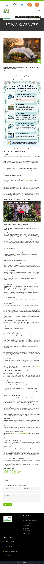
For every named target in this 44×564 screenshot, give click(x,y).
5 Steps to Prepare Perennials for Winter (11, 470)
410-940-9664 (37, 18)
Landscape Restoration (27, 531)
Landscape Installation (26, 530)
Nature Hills (27, 180)
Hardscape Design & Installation (28, 518)
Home (16, 16)
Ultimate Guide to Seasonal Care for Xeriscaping (12, 472)
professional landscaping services (9, 171)
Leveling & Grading (26, 525)
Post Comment (8, 504)
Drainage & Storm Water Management (29, 523)
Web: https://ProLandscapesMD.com (11, 551)
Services (26, 16)
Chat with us (37, 12)
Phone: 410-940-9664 (9, 546)
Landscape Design (26, 528)
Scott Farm (30, 252)
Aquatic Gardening (26, 522)
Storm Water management (27, 526)
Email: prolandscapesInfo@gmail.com (11, 548)
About (19, 16)
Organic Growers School (20, 354)
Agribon (6, 283)
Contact (31, 16)
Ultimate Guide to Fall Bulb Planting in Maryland (12, 471)
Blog (34, 16)
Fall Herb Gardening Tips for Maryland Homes (12, 473)
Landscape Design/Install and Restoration (30, 520)
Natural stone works (26, 533)
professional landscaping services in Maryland (21, 433)
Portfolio (22, 16)
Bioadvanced (35, 398)
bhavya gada (6, 65)
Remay (9, 283)
